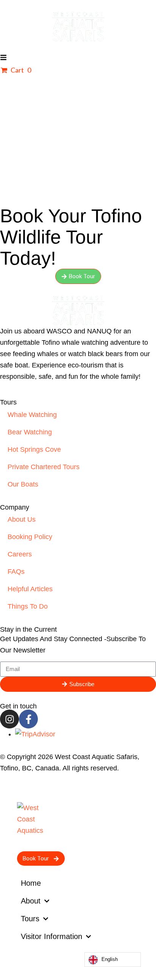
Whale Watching (32, 414)
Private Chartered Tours (44, 467)
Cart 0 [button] (20, 70)
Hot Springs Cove (34, 449)
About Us (22, 519)
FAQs (16, 571)
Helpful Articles (30, 589)
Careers (20, 554)
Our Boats (23, 484)
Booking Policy (30, 537)
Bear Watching (30, 432)
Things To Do (28, 606)
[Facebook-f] (28, 719)
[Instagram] (9, 719)
